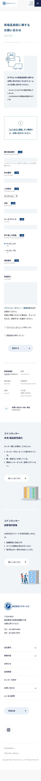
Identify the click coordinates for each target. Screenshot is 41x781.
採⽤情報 (7, 671)
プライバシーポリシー (14, 327)
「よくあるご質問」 (16, 129)
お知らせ (7, 663)
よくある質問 (9, 696)
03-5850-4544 (14, 629)
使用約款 (10, 335)
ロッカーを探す (10, 679)
